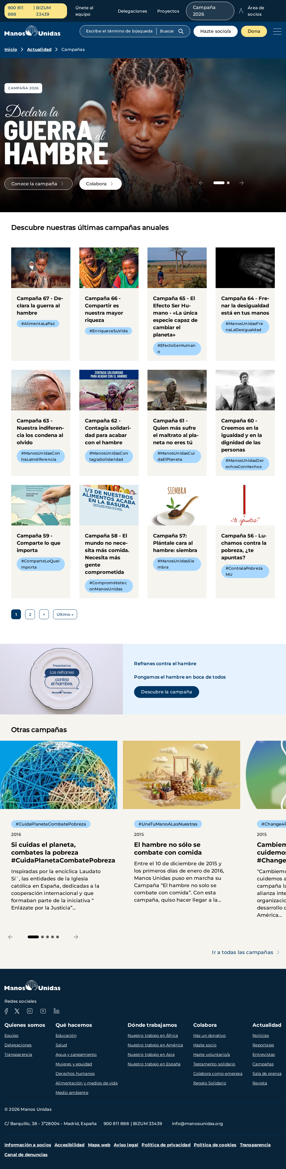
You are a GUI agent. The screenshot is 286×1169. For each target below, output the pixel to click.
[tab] (219, 182)
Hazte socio (204, 1045)
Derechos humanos (75, 1073)
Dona (254, 31)
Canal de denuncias (26, 1154)
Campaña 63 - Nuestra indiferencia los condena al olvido (40, 419)
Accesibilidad (69, 1144)
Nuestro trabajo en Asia (151, 1054)
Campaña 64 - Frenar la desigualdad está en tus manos (245, 293)
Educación (66, 1035)
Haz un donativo (209, 1035)
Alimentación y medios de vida (87, 1083)
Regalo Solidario (209, 1083)
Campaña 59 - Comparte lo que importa (40, 530)
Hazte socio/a (215, 31)
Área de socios (256, 11)
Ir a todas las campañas (242, 952)
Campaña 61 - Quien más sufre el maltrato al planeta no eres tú (177, 419)
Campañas (263, 1064)
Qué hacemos (74, 1025)
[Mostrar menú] (276, 31)
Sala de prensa (267, 1073)
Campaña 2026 (204, 11)
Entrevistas (263, 1054)
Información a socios (27, 1144)
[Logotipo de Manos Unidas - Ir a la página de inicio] (32, 34)
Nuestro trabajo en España (154, 1064)
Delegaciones (132, 11)
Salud (61, 1045)
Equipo (11, 1035)
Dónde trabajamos (152, 1025)
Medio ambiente (72, 1092)
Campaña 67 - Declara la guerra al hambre (40, 290)
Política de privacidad (166, 1144)
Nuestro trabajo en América (155, 1045)
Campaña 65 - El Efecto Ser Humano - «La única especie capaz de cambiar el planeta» (177, 304)
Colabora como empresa (217, 1073)
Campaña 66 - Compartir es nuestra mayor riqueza (109, 293)
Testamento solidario (214, 1064)
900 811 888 (15, 11)
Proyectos (168, 11)
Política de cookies (215, 1144)
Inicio (10, 49)
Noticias (260, 1035)
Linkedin (56, 1011)
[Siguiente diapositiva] (242, 182)
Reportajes (263, 1045)
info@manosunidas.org (197, 1123)
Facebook (6, 1011)
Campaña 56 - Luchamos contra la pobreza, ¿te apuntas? (245, 534)
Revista (259, 1083)
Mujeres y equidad (74, 1064)
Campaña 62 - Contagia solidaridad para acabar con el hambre (109, 419)
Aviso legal (126, 1144)
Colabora (205, 1025)
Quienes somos (25, 1025)
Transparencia (18, 1054)
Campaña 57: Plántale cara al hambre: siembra (177, 530)
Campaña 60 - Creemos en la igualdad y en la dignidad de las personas (245, 423)
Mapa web (99, 1144)
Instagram (29, 1011)
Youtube (43, 1011)
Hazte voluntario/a (211, 1054)
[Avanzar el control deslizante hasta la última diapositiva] (201, 182)
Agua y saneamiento (76, 1054)
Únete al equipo (84, 11)
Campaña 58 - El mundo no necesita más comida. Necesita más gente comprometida (109, 541)
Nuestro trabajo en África (153, 1035)
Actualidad (39, 49)
